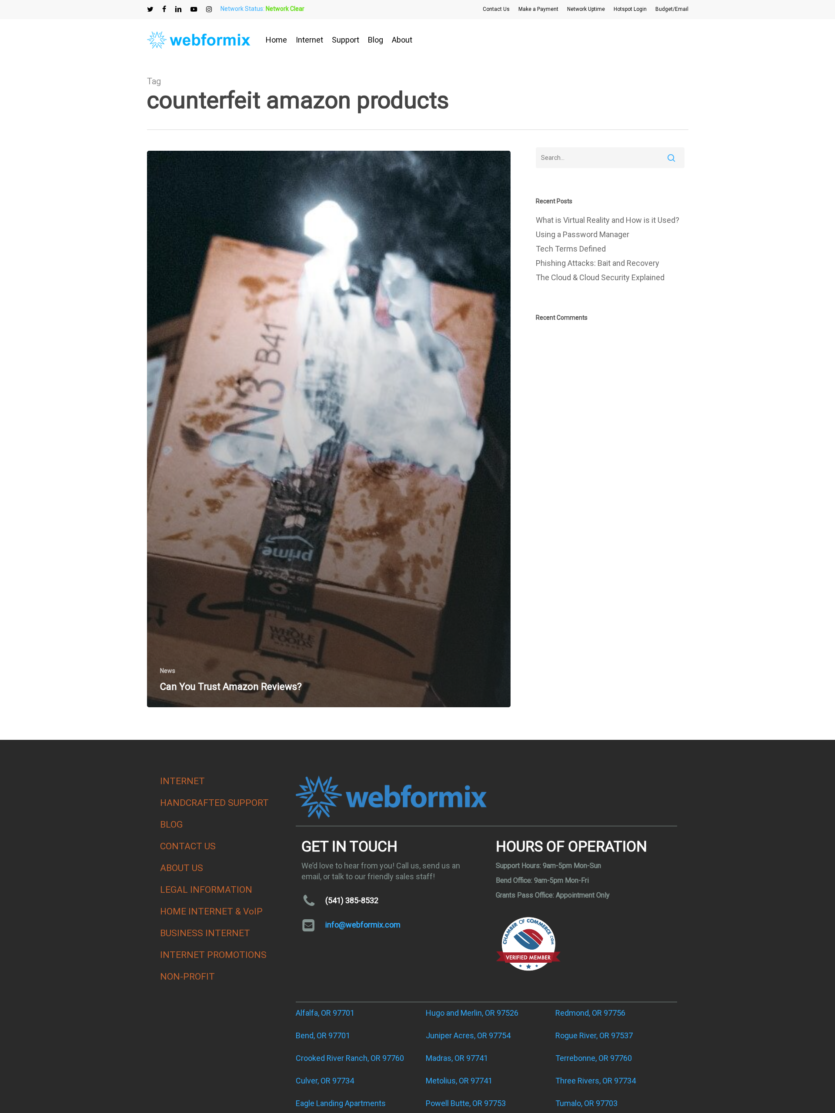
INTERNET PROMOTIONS (213, 955)
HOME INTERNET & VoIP (211, 911)
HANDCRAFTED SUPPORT (214, 803)
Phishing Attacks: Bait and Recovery (597, 263)
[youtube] (193, 9)
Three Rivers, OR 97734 (595, 1080)
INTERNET (182, 781)
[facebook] (164, 9)
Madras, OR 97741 (457, 1058)
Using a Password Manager (582, 234)
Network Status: (262, 8)
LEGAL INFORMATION (206, 889)
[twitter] (150, 9)
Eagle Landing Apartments (341, 1103)
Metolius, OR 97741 (459, 1080)
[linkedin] (178, 9)
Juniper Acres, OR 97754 (468, 1035)
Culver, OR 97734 (325, 1080)
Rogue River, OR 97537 (594, 1035)
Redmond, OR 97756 (590, 1012)
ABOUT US (181, 868)
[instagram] (209, 9)
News (167, 670)
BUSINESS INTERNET (205, 933)
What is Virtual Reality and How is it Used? (607, 220)
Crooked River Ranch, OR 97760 (350, 1058)
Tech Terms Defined (571, 248)
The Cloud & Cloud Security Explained (600, 277)
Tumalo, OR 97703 (586, 1103)
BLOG (171, 824)
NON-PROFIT (187, 976)
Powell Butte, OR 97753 (466, 1103)
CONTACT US (188, 846)
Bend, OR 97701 (323, 1035)
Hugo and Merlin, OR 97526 (472, 1012)
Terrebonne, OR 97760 (593, 1058)
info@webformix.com (363, 924)
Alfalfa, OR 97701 (325, 1012)
